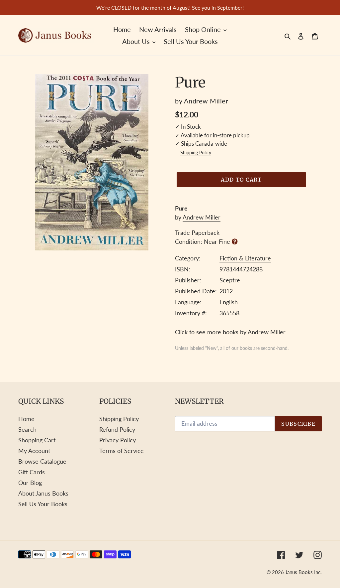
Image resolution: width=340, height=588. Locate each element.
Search (27, 429)
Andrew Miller (201, 217)
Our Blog (30, 482)
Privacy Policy (117, 440)
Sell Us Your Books (42, 504)
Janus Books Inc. (303, 572)
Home (26, 418)
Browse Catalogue (42, 461)
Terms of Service (121, 450)
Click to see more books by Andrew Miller (230, 332)
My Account (34, 450)
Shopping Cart (36, 440)
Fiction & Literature (245, 258)
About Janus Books (43, 493)
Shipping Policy (195, 152)
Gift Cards (31, 472)
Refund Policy (117, 429)
